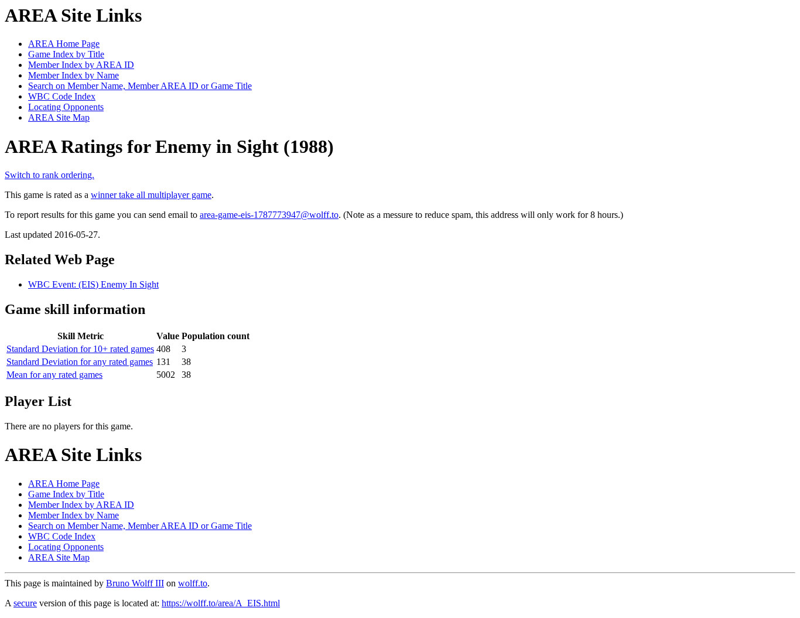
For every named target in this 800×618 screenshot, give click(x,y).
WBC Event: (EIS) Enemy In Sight (93, 284)
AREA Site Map (59, 117)
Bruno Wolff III (135, 583)
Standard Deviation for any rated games (79, 362)
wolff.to (192, 583)
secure (25, 603)
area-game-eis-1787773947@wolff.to (269, 215)
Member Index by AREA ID (81, 65)
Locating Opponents (66, 107)
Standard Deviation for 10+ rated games (80, 349)
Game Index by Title (66, 54)
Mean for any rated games (54, 375)
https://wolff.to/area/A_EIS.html (221, 603)
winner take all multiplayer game (151, 195)
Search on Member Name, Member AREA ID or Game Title (140, 86)
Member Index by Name (73, 75)
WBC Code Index (61, 96)
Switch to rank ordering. (49, 175)
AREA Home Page (64, 44)
